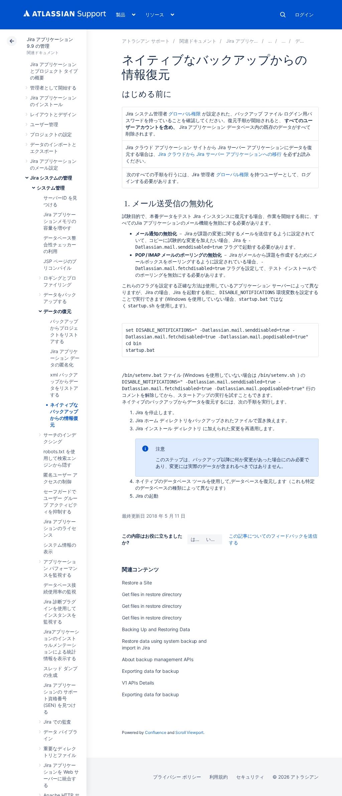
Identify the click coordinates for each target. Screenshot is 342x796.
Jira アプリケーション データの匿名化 (64, 357)
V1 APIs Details (138, 683)
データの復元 (57, 311)
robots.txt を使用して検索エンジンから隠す (59, 458)
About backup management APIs (157, 659)
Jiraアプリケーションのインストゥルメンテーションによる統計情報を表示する (61, 645)
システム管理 (51, 188)
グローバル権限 (184, 113)
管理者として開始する (53, 87)
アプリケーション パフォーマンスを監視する (60, 568)
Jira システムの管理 (51, 178)
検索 (283, 14)
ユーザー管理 (44, 124)
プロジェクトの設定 (51, 134)
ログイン (304, 14)
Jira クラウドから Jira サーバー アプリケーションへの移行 (220, 154)
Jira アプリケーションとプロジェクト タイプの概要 (54, 70)
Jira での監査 (57, 722)
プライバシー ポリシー (177, 777)
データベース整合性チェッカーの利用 (59, 244)
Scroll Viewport (189, 732)
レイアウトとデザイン (53, 114)
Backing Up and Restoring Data (156, 629)
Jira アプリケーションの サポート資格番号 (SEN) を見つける (60, 698)
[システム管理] (284, 41)
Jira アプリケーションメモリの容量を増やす (59, 221)
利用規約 (218, 777)
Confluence (155, 732)
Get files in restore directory (152, 594)
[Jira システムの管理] (270, 41)
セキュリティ (250, 777)
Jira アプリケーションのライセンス (59, 528)
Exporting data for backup (150, 671)
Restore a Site (137, 582)
